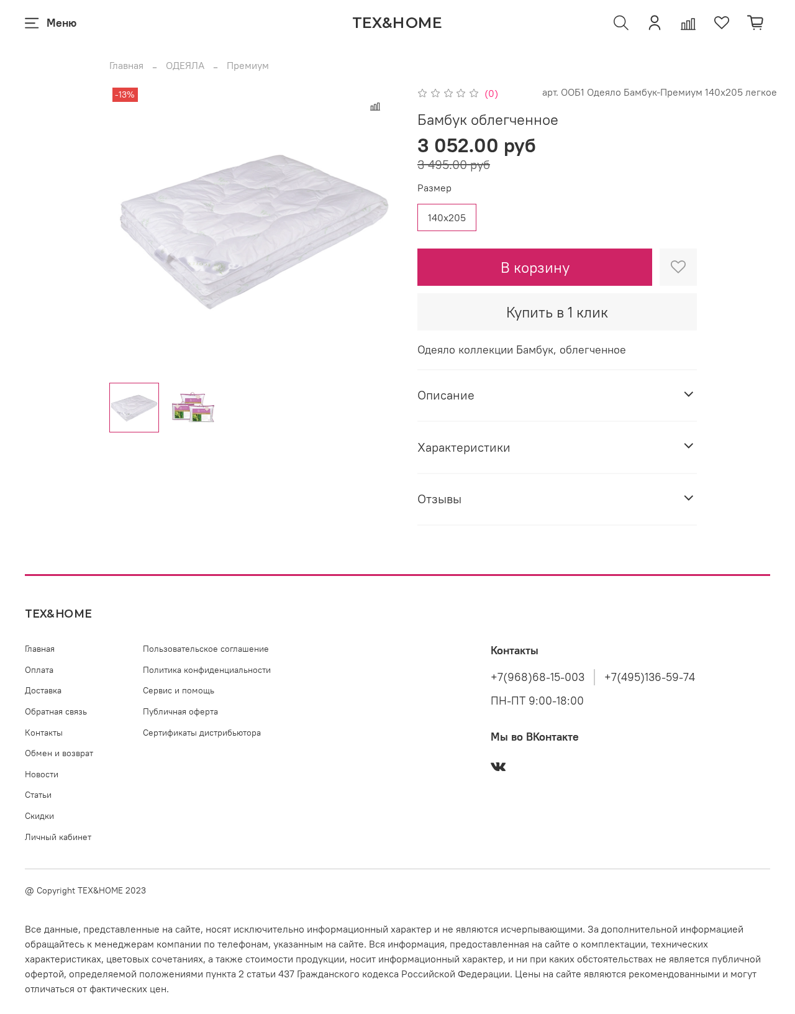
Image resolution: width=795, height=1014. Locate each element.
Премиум (248, 65)
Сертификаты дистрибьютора (202, 732)
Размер (434, 188)
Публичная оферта (180, 711)
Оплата (39, 669)
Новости (41, 774)
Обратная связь (56, 711)
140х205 (447, 217)
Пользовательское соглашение (206, 648)
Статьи (38, 794)
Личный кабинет (58, 837)
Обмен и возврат (59, 753)
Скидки (39, 815)
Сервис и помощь (178, 690)
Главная (126, 65)
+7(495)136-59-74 (649, 677)
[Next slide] (378, 229)
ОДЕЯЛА (185, 65)
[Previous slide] (129, 229)
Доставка (43, 690)
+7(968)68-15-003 (537, 677)
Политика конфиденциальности (207, 669)
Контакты (44, 732)
